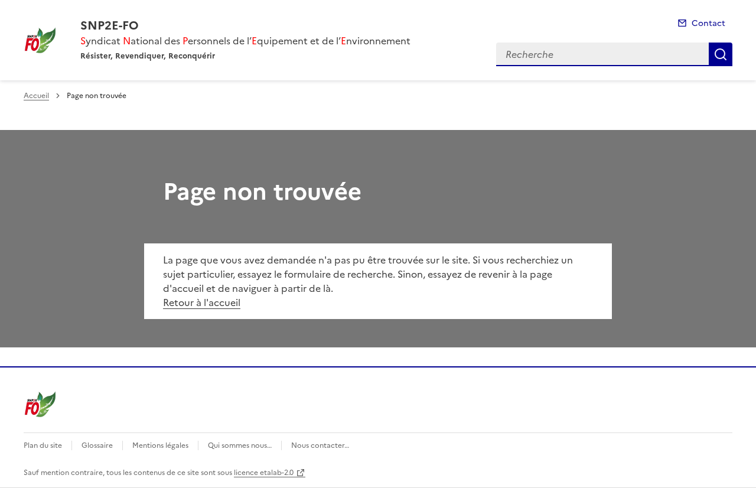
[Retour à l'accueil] (40, 404)
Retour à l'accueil (201, 302)
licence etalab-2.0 (264, 472)
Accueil (36, 95)
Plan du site (43, 445)
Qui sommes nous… (240, 445)
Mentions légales (160, 445)
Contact (708, 23)
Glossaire (97, 445)
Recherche (720, 54)
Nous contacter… (320, 445)
